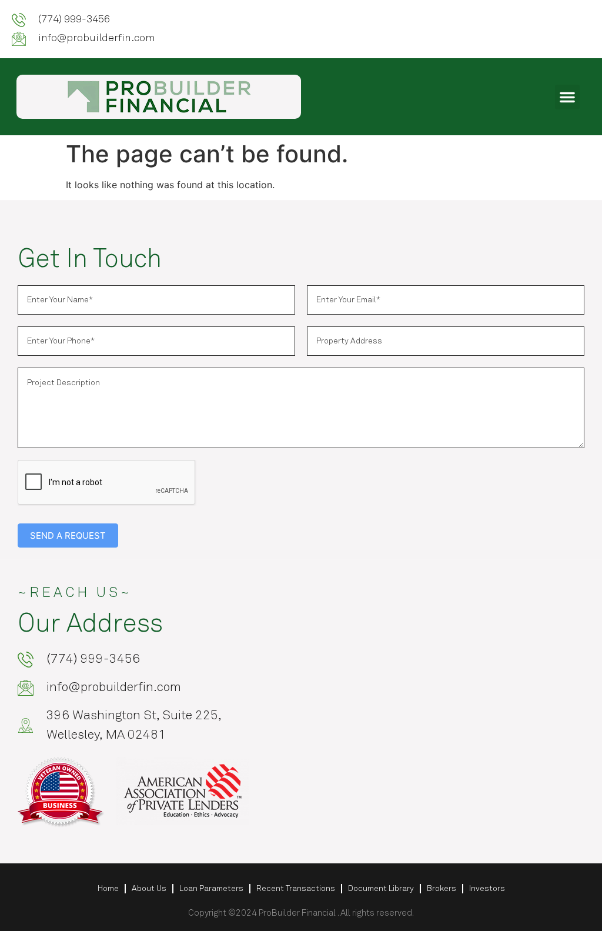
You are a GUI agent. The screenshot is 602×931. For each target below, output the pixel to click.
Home (108, 889)
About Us (149, 889)
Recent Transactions (295, 889)
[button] (567, 97)
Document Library (381, 889)
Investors (487, 889)
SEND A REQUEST (68, 535)
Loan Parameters (211, 889)
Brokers (441, 889)
